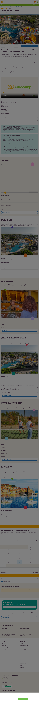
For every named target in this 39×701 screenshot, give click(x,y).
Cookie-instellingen (14, 699)
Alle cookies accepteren (23, 699)
